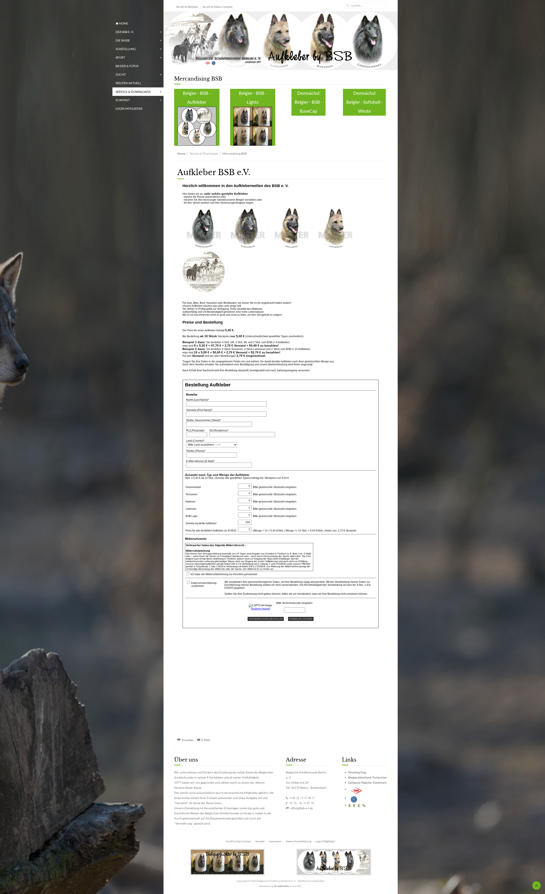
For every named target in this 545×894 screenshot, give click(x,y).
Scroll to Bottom (187, 7)
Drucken (187, 740)
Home (123, 23)
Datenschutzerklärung (298, 841)
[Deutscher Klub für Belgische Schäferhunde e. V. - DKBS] (357, 805)
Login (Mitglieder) (325, 841)
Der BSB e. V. (125, 32)
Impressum (275, 841)
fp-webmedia (281, 886)
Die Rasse (123, 40)
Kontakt (123, 100)
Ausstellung (126, 49)
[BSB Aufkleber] (334, 861)
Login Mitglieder (129, 108)
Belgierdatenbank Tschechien (367, 777)
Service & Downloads (133, 92)
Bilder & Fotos (127, 66)
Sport (120, 57)
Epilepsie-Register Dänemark (367, 782)
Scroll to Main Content (217, 7)
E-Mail (205, 740)
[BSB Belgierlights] (227, 861)
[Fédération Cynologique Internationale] (354, 798)
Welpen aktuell (128, 83)
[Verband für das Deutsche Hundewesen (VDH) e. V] (356, 789)
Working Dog (357, 772)
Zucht (121, 74)
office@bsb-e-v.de (301, 808)
